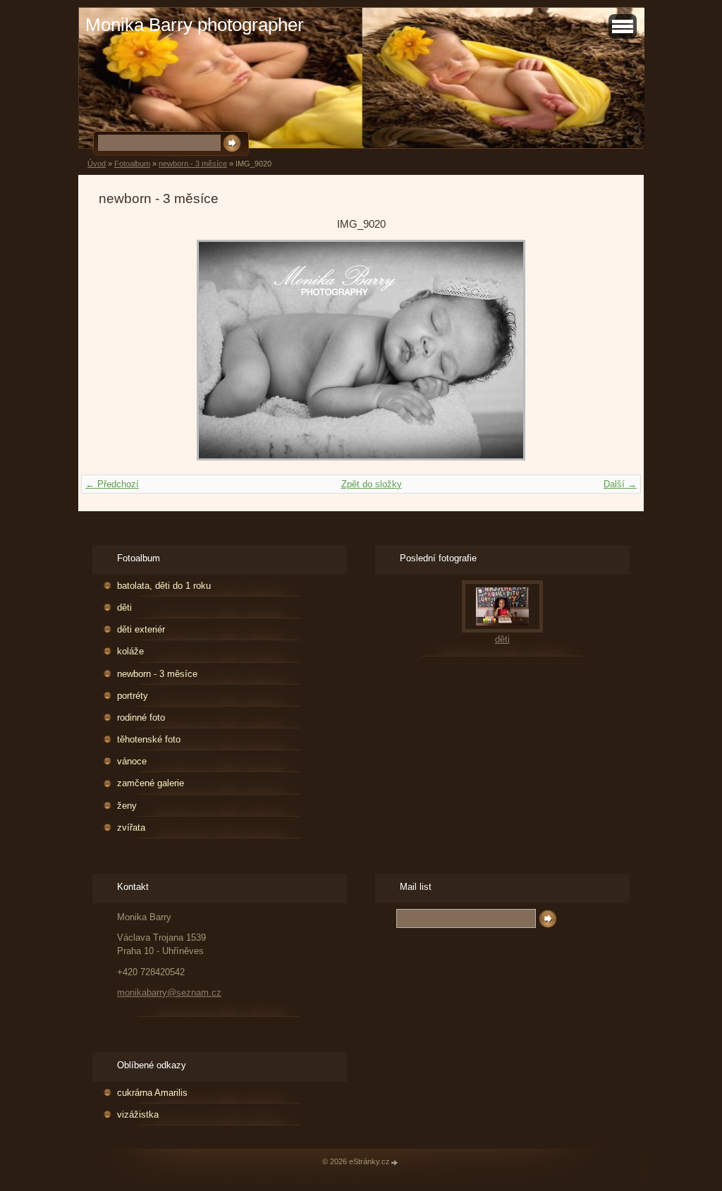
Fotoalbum (132, 163)
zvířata (131, 827)
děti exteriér (141, 629)
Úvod (96, 163)
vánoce (132, 761)
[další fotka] (600, 350)
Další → (620, 484)
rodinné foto (141, 717)
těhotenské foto (148, 739)
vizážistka (138, 1114)
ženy (127, 805)
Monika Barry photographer (194, 25)
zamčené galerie (150, 783)
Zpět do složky (371, 484)
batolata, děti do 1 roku (164, 585)
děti (124, 607)
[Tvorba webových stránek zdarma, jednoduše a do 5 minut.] (395, 1162)
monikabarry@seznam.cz (169, 992)
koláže (130, 651)
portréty (132, 695)
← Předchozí (112, 484)
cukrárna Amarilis (152, 1092)
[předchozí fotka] (121, 350)
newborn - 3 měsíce (193, 163)
